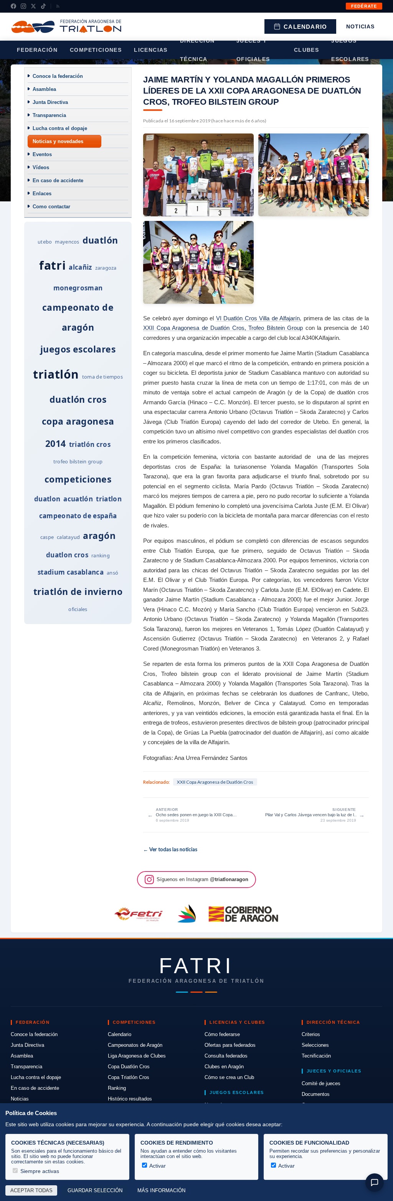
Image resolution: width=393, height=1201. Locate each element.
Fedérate (364, 6)
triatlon (109, 498)
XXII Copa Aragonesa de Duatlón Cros (215, 782)
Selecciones (315, 1045)
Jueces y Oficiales (253, 50)
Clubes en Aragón (224, 1066)
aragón (99, 535)
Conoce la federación (58, 76)
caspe (47, 537)
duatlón (100, 240)
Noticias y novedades (58, 141)
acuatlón (78, 498)
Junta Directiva (50, 102)
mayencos (67, 241)
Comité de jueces (321, 1083)
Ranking (117, 1088)
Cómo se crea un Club (229, 1077)
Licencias (151, 50)
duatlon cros (67, 554)
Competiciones (96, 50)
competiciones (78, 479)
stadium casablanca (71, 572)
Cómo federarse (222, 1034)
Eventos (42, 154)
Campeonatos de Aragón (135, 1045)
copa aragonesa (78, 421)
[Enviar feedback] (374, 1182)
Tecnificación (316, 1056)
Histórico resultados (130, 1099)
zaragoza (106, 267)
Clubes (306, 50)
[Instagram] (23, 6)
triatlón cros (90, 444)
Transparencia (49, 115)
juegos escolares (78, 349)
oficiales (77, 609)
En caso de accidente (58, 180)
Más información (161, 1190)
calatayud (68, 537)
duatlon (47, 498)
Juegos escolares (350, 50)
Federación (37, 50)
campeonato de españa (78, 515)
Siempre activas (39, 1171)
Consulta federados (226, 1056)
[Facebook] (13, 6)
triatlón (56, 374)
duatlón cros (78, 399)
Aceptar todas (31, 1190)
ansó (112, 572)
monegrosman (78, 287)
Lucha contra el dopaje (60, 128)
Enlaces (42, 193)
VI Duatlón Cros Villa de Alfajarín (258, 318)
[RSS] (58, 6)
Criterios (311, 1034)
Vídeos (41, 167)
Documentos (316, 1094)
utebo (45, 241)
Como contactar (51, 206)
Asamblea (44, 89)
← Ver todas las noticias (170, 849)
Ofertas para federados (230, 1045)
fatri (52, 265)
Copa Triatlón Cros (128, 1077)
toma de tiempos (102, 376)
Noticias (360, 26)
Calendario (305, 26)
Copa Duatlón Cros (129, 1066)
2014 (55, 443)
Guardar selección (95, 1190)
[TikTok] (43, 6)
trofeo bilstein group (77, 461)
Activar (157, 1166)
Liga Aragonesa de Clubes (137, 1056)
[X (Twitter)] (33, 6)
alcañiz (80, 267)
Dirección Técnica (197, 50)
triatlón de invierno (77, 591)
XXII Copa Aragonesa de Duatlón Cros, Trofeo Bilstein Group (223, 328)
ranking (100, 555)
